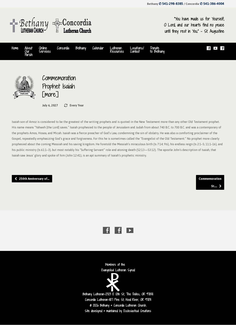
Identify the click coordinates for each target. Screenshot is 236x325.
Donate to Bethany (157, 49)
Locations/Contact (137, 49)
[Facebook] (209, 48)
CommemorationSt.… (210, 182)
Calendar (98, 48)
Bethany (81, 48)
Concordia (63, 48)
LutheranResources (117, 49)
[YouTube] (215, 48)
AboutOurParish (29, 51)
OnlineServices (45, 49)
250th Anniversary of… (33, 178)
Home (15, 48)
